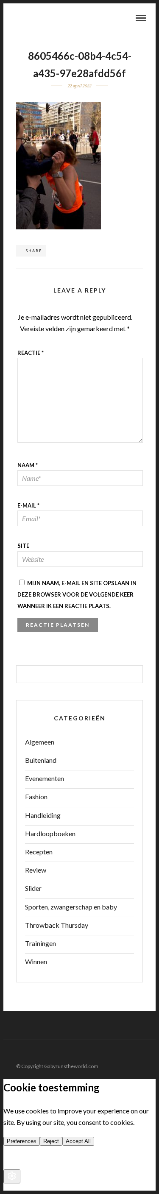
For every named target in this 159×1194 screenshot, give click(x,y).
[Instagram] (150, 1053)
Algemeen (39, 742)
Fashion (36, 796)
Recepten (39, 852)
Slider (33, 888)
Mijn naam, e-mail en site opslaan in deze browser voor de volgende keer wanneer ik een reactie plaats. (77, 594)
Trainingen (40, 943)
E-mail (28, 505)
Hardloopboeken (50, 833)
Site (23, 545)
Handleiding (43, 815)
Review (35, 870)
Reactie (30, 352)
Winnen (36, 961)
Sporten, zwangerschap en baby (71, 907)
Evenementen (44, 778)
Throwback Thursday (56, 925)
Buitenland (40, 760)
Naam (27, 465)
